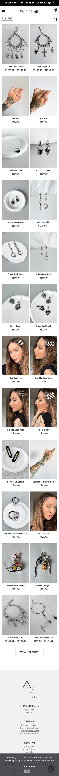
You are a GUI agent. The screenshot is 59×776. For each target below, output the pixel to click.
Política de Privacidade (29, 733)
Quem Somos (29, 746)
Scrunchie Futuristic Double (15, 534)
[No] (27, 771)
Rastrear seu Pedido (29, 725)
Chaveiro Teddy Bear (43, 586)
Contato (29, 752)
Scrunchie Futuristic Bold (43, 482)
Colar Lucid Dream (15, 67)
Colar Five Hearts (15, 637)
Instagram (29, 709)
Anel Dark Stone (15, 170)
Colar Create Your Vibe (43, 637)
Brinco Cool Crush (43, 326)
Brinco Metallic (43, 222)
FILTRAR (7, 18)
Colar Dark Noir (43, 67)
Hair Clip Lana (43, 534)
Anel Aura (16, 119)
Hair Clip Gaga (16, 378)
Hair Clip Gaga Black (15, 430)
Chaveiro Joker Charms (15, 586)
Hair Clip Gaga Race (43, 378)
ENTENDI (29, 766)
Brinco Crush (15, 326)
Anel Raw (43, 119)
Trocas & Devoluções (29, 728)
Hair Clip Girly (43, 430)
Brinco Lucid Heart (43, 170)
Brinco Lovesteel (43, 274)
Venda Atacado (29, 749)
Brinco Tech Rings (15, 274)
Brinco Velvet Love (15, 222)
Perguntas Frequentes (29, 731)
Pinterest (29, 712)
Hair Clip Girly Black (15, 482)
